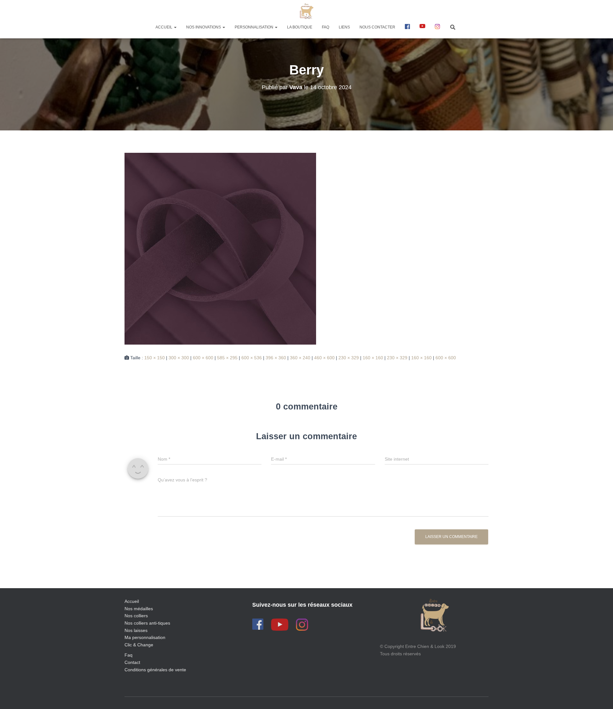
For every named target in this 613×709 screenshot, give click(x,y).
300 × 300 (179, 357)
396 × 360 (276, 357)
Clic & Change (139, 644)
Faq (128, 655)
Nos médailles (139, 608)
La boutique (299, 27)
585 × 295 (227, 357)
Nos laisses (136, 630)
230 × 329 (348, 357)
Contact (132, 662)
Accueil (164, 27)
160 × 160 (373, 357)
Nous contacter (377, 27)
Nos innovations (204, 27)
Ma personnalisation (145, 637)
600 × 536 (251, 357)
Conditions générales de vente (155, 669)
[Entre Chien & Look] (307, 11)
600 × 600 (203, 357)
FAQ (325, 27)
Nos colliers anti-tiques (147, 623)
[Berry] (220, 248)
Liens (344, 27)
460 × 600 (324, 357)
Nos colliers (136, 615)
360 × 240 (300, 357)
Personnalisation (254, 27)
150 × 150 (154, 357)
